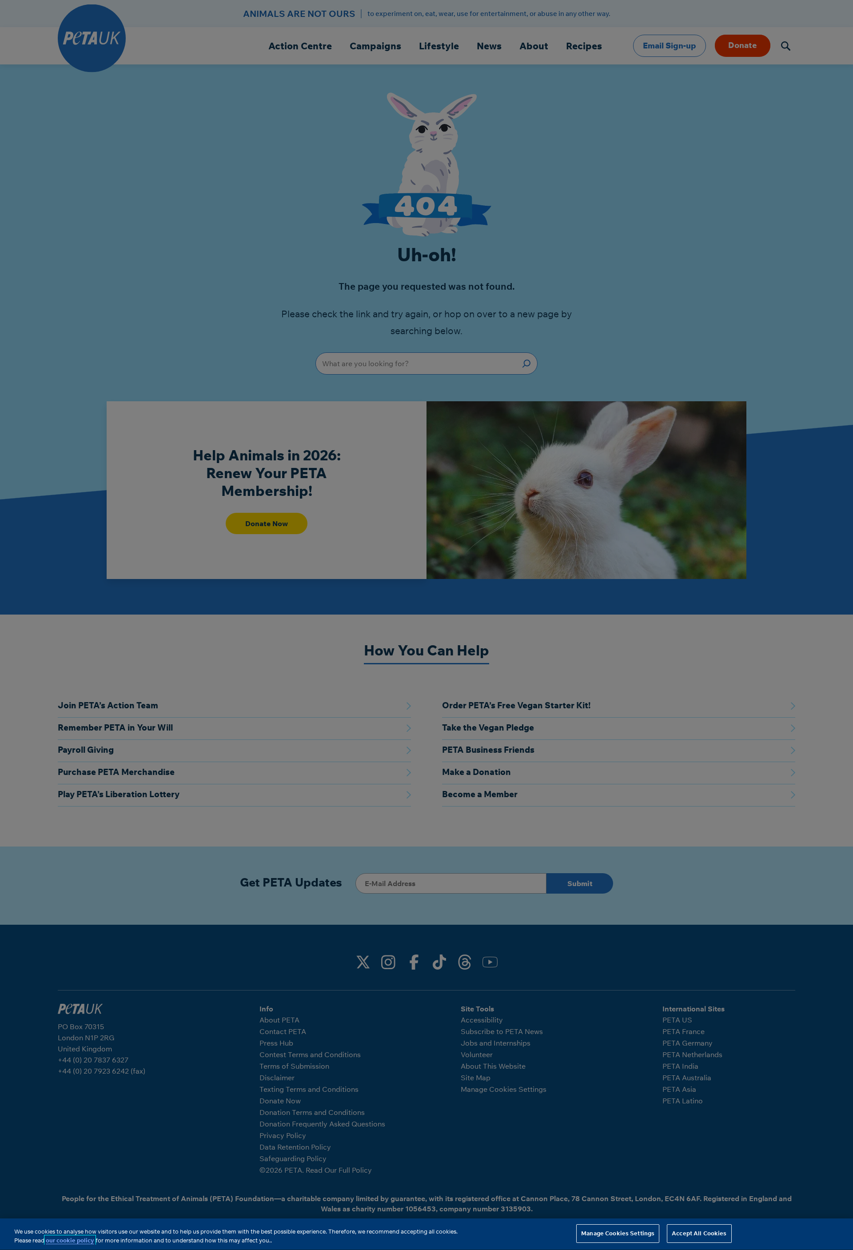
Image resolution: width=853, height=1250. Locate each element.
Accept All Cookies (699, 1233)
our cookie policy (70, 1240)
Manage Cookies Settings (617, 1233)
